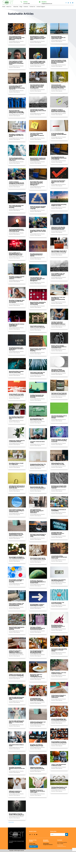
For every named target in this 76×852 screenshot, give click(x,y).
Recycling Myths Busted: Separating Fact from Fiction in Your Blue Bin (58, 158)
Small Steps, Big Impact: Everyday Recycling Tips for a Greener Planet (38, 582)
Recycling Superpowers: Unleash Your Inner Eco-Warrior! (36, 255)
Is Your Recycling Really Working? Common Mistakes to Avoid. (58, 134)
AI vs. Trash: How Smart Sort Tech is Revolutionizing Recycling (16, 206)
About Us (8, 6)
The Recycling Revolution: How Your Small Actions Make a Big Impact (16, 159)
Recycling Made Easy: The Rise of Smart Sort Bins (37, 419)
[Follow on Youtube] (73, 3)
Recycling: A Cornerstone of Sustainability (58, 510)
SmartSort (11, 42)
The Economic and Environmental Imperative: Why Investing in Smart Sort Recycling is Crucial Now (58, 86)
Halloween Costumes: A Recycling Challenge (15, 791)
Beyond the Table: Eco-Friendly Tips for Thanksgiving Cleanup (36, 675)
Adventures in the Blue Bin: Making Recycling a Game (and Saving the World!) (58, 228)
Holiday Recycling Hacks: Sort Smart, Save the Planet (38, 722)
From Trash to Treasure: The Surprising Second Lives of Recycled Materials (16, 604)
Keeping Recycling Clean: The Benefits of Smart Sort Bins (38, 465)
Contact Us (32, 6)
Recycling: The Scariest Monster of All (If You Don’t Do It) (17, 768)
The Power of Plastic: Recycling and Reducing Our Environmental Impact (37, 628)
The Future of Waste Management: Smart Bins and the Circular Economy (58, 370)
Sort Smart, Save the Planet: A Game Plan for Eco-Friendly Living (38, 535)
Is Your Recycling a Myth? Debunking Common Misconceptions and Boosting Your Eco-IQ (17, 87)
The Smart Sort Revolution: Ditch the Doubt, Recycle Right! (58, 181)
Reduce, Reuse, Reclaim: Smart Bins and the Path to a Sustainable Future (58, 346)
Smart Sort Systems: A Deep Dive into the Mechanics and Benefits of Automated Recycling (58, 62)
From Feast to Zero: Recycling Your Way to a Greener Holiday (59, 650)
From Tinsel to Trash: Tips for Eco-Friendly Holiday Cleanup (38, 558)
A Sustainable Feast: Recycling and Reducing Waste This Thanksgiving (36, 699)
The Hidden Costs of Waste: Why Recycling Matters (58, 580)
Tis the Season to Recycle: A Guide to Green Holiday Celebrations (58, 696)
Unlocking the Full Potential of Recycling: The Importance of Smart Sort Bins (17, 487)
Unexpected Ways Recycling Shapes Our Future (58, 205)
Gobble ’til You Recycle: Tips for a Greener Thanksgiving (16, 675)
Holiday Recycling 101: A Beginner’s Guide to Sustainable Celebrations (15, 652)
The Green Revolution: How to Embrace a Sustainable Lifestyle (59, 417)
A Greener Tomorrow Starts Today (37, 442)
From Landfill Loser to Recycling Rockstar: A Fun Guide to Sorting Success (15, 254)
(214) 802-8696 (60, 845)
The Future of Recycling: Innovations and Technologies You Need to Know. (37, 135)
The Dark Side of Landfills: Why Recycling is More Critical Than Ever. (38, 110)
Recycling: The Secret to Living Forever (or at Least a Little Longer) (37, 791)
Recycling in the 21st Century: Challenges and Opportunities (16, 325)
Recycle (21, 41)
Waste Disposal (17, 42)
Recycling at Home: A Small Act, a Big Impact (16, 464)
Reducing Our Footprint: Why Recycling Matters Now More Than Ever (58, 487)
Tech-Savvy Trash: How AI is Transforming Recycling (37, 373)
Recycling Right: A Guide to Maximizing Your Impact (37, 605)
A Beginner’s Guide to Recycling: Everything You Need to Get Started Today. (58, 110)
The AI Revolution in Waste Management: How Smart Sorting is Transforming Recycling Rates (37, 86)
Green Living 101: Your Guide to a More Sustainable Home (16, 394)
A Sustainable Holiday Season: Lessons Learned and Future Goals (59, 557)
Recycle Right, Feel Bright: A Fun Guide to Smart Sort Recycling (16, 581)
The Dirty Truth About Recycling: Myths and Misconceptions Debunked (58, 323)
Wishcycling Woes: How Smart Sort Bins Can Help (57, 464)
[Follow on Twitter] (68, 3)
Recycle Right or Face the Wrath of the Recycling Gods (16, 814)
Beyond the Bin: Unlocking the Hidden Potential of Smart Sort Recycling (38, 303)
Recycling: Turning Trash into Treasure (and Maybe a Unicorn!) (16, 277)
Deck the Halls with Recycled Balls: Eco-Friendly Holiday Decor (16, 722)
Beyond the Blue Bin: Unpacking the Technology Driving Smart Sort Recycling (16, 111)
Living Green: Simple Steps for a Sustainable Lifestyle (17, 441)
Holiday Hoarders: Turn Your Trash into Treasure (58, 673)
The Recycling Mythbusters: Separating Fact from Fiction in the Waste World (16, 230)
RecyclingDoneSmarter (15, 41)
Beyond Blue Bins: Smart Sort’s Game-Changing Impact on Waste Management (36, 183)
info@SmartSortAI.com (47, 3)
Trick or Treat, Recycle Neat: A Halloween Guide (58, 765)
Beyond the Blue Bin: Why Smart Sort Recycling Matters (38, 487)
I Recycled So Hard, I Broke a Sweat (16, 745)
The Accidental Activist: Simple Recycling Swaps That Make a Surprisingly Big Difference (16, 38)
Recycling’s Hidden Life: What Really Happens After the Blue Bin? (38, 231)
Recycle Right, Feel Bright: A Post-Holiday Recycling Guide (17, 557)
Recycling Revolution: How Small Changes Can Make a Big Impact (16, 348)
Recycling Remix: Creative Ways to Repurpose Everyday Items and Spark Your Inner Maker (38, 38)
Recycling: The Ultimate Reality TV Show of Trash (36, 745)
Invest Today (33, 846)
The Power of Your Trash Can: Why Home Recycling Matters (59, 393)
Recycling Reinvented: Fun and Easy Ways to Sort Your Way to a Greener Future (16, 534)
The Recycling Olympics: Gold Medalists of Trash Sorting (59, 787)
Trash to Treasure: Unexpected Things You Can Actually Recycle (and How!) (16, 182)
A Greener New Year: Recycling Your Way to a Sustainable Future (57, 533)
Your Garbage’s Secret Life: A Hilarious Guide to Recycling (59, 251)
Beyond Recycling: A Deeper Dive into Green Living (16, 372)
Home (3, 6)
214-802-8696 (26, 3)
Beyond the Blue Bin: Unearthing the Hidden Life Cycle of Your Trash (58, 37)
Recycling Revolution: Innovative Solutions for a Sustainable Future (58, 626)
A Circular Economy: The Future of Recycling (57, 603)
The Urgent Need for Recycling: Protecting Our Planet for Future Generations (37, 511)
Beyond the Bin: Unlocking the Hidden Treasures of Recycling (38, 349)
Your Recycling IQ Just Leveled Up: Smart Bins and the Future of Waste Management (37, 279)
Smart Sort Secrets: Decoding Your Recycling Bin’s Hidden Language (38, 207)
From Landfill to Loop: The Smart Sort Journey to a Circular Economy (58, 274)
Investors (26, 6)
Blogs (21, 6)
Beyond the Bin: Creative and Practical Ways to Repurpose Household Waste (37, 159)
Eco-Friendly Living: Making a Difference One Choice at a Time (16, 418)
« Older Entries (11, 822)
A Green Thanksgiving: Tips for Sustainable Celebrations (59, 719)
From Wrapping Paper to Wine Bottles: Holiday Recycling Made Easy (36, 652)
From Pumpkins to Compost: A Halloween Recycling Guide (59, 742)
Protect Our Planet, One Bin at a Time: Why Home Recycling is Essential (59, 440)
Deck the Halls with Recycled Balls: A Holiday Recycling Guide (16, 698)
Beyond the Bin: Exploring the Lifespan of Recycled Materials (16, 628)
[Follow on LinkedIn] (70, 3)
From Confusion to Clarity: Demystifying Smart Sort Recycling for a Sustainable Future (16, 63)
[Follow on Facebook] (66, 3)
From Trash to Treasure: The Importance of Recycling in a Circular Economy (16, 510)
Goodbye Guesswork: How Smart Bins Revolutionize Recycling (37, 396)
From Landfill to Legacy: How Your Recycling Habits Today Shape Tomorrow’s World (37, 62)
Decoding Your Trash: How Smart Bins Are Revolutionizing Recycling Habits (58, 299)
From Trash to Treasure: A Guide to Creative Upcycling (37, 326)
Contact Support (40, 6)
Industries (15, 6)
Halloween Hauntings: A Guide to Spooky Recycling (37, 768)
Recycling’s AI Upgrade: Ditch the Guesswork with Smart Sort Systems (16, 301)
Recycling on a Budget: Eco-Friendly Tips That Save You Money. (16, 135)
